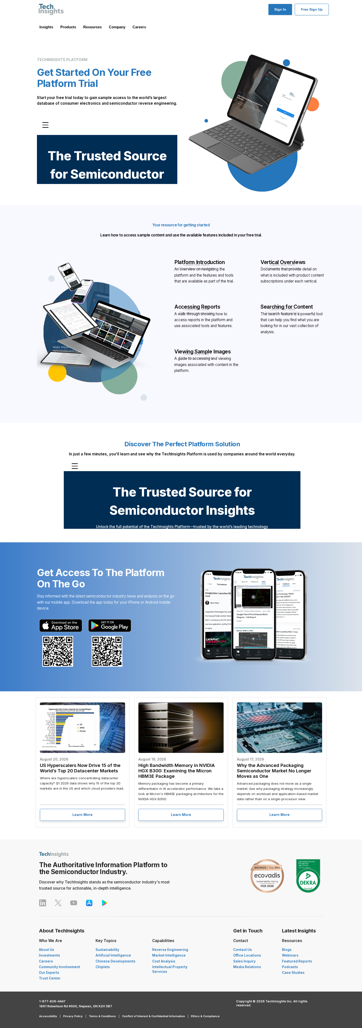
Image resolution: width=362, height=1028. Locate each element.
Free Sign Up (312, 9)
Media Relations (247, 967)
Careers (139, 27)
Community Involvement (59, 967)
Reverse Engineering (170, 950)
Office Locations (247, 955)
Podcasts (290, 967)
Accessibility (48, 1016)
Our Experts (49, 973)
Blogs (287, 950)
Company (117, 27)
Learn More (82, 814)
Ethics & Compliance (205, 1016)
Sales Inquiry (244, 961)
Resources (92, 27)
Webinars (290, 955)
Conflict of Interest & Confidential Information (153, 1016)
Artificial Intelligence (113, 955)
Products (68, 27)
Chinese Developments (115, 961)
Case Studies (293, 973)
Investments (49, 955)
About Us (46, 950)
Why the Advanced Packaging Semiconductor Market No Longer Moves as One (274, 771)
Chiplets (103, 967)
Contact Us (242, 950)
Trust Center (50, 978)
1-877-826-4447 (52, 1001)
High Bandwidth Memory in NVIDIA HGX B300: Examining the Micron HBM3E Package (176, 771)
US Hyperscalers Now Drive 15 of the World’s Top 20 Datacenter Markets (80, 768)
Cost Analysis (163, 961)
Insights (46, 27)
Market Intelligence (169, 955)
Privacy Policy (73, 1016)
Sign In (280, 9)
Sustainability (107, 950)
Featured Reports (297, 961)
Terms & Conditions (102, 1016)
